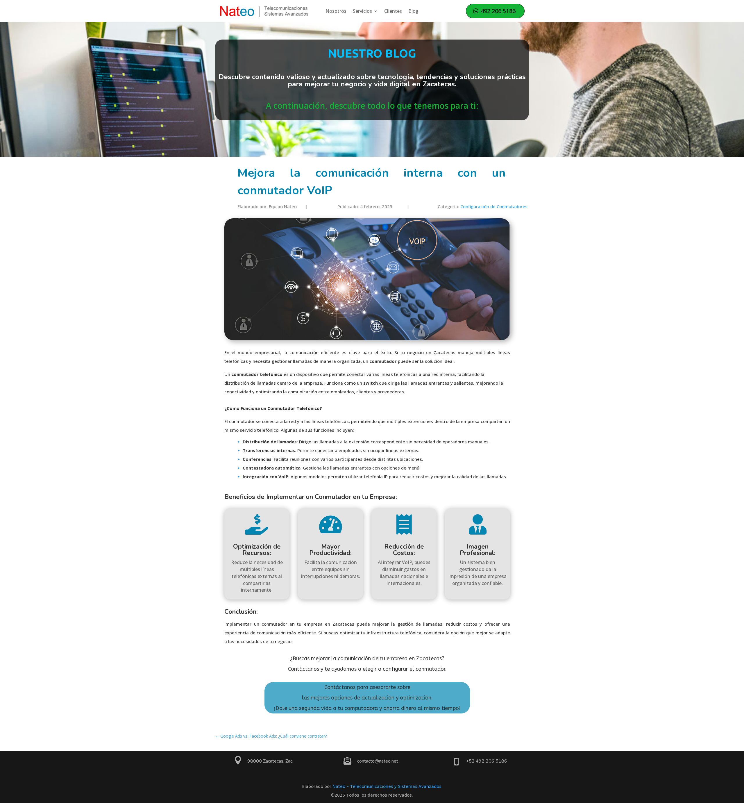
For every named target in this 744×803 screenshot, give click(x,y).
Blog (413, 11)
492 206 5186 (498, 11)
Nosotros (336, 11)
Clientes (393, 11)
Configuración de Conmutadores (493, 206)
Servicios (362, 11)
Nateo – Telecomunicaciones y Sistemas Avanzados (386, 786)
